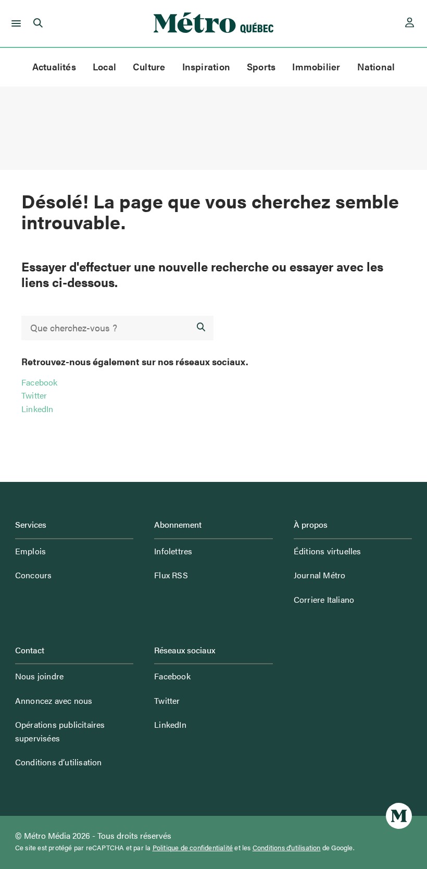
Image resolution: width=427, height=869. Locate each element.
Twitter (34, 395)
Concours (33, 575)
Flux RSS (171, 575)
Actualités (54, 66)
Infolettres (173, 551)
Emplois (30, 551)
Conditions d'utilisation (287, 847)
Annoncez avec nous (54, 700)
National (376, 66)
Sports (261, 66)
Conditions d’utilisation (58, 762)
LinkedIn (37, 409)
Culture (149, 66)
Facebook (39, 382)
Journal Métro (320, 575)
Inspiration (206, 66)
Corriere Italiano (324, 599)
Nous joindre (39, 676)
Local (104, 66)
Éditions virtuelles (327, 551)
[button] (14, 23)
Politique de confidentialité (193, 847)
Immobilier (316, 66)
